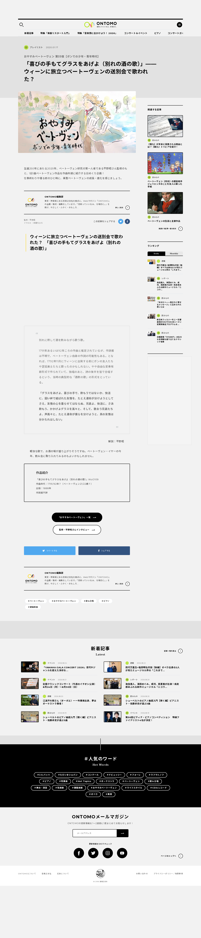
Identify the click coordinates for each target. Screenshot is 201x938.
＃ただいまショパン (68, 774)
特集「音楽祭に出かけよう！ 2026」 (97, 33)
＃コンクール (92, 774)
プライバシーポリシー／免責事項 (168, 874)
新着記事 (29, 33)
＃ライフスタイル (133, 787)
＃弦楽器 (59, 787)
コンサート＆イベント (135, 33)
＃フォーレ (135, 774)
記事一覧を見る (170, 651)
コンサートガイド (177, 33)
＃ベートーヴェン (36, 601)
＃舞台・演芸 (40, 787)
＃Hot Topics (83, 781)
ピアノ (157, 33)
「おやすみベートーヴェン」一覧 (74, 517)
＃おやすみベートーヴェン (64, 601)
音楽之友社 (46, 874)
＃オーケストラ (106, 781)
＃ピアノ (105, 601)
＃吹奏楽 (63, 781)
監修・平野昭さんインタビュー (74, 529)
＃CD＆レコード (158, 787)
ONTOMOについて (27, 874)
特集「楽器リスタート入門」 (55, 33)
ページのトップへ (168, 856)
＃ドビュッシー (114, 774)
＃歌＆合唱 (89, 601)
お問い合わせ (142, 874)
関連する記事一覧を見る (167, 229)
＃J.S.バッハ (43, 774)
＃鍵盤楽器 (33, 607)
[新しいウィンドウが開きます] (79, 853)
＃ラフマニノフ (156, 774)
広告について (63, 874)
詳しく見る (119, 208)
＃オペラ (93, 794)
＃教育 (109, 794)
